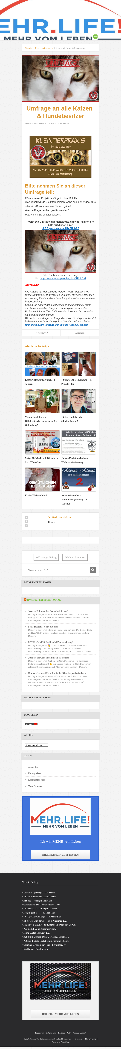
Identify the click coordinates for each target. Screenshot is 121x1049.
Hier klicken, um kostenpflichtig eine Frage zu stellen (56, 324)
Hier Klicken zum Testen (60, 854)
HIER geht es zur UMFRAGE (60, 228)
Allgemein (79, 332)
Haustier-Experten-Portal (44, 599)
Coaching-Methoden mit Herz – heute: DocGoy (44, 944)
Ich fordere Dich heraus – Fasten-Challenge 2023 (45, 920)
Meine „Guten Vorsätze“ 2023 (36, 932)
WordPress (65, 1042)
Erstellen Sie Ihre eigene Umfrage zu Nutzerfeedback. (48, 123)
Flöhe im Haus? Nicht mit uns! (43, 626)
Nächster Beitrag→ (75, 557)
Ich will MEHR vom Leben (60, 1014)
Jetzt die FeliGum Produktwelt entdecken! (48, 657)
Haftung (61, 1032)
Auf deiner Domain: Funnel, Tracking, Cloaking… (46, 936)
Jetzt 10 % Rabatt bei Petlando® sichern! (48, 611)
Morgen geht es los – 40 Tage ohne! (39, 912)
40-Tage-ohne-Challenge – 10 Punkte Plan (42, 916)
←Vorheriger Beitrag (46, 557)
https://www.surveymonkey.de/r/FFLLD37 (63, 278)
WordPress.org (35, 786)
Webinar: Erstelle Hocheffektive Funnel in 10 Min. (46, 940)
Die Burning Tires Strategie (35, 948)
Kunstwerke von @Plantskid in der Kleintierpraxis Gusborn (57, 673)
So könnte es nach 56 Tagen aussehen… (41, 908)
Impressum (39, 1032)
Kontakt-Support (79, 1032)
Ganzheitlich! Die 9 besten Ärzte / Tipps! (41, 904)
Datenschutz (51, 1032)
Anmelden (33, 767)
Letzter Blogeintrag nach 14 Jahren (39, 892)
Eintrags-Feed (34, 773)
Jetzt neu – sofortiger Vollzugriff (37, 900)
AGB (69, 1032)
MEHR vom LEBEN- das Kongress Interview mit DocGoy (49, 924)
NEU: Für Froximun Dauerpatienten (39, 896)
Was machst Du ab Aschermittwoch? (39, 928)
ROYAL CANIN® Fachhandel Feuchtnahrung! (50, 642)
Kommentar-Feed (36, 779)
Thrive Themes (91, 1038)
